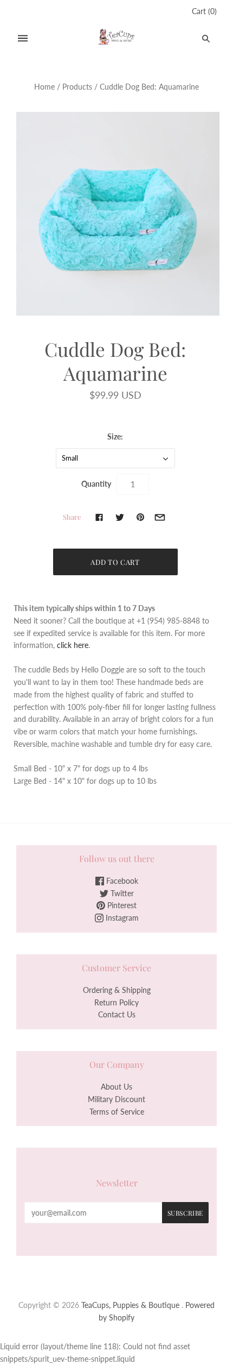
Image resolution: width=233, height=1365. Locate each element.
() (204, 11)
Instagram (121, 917)
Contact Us (116, 1014)
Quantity (96, 483)
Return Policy (116, 1002)
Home (44, 86)
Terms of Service (116, 1111)
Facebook (121, 880)
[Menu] (22, 38)
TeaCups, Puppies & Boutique (130, 1305)
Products (77, 86)
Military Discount (116, 1099)
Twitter (121, 893)
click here (72, 645)
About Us (116, 1086)
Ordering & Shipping (117, 990)
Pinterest (121, 905)
